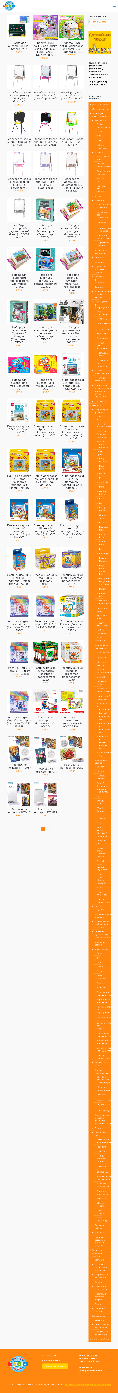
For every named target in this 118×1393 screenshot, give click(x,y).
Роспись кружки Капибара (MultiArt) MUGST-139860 (19, 626)
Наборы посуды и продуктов (102, 444)
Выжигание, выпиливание (102, 1140)
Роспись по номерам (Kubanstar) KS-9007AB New (72, 722)
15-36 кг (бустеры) (102, 146)
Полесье (102, 589)
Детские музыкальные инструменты (102, 935)
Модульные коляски (102, 157)
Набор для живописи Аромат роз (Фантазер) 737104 (45, 231)
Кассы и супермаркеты (102, 425)
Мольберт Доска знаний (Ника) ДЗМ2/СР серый (72, 95)
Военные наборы (101, 682)
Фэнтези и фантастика (102, 1097)
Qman (100, 967)
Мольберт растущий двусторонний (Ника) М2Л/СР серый (19, 231)
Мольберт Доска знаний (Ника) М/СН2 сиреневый (45, 142)
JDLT (99, 958)
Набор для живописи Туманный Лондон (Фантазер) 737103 (19, 335)
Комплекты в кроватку (101, 251)
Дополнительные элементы (102, 206)
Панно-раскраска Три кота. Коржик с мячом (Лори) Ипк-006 (45, 480)
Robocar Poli (101, 842)
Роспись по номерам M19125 (45, 811)
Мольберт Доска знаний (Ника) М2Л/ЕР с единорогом (19, 183)
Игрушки (97, 406)
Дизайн (101, 1151)
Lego (99, 962)
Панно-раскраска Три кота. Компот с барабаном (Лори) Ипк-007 (19, 481)
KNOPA (102, 499)
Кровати (99, 201)
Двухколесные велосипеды (102, 1325)
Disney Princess (102, 492)
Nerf (99, 823)
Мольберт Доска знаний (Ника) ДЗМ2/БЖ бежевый (19, 97)
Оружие (101, 677)
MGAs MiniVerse (101, 817)
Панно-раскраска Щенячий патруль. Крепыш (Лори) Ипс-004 (72, 481)
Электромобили (100, 1339)
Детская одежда (101, 109)
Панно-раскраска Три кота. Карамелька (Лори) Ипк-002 (45, 431)
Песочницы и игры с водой (101, 1287)
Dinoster (101, 771)
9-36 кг (100, 141)
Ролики (98, 1304)
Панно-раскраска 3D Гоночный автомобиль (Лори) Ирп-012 (72, 384)
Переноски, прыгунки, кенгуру (100, 269)
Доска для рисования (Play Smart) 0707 (19, 46)
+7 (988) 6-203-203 (97, 85)
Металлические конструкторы (102, 1042)
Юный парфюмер (102, 1219)
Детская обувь (100, 104)
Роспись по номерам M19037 (19, 766)
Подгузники (101, 401)
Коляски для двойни (101, 189)
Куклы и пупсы (101, 453)
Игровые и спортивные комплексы (101, 1267)
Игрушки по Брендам (101, 761)
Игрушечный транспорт (102, 697)
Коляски (99, 152)
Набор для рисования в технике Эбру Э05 (45, 384)
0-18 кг (100, 132)
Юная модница (101, 639)
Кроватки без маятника (102, 215)
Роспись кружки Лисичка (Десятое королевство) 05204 (72, 673)
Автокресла (101, 120)
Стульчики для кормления (100, 280)
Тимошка (101, 988)
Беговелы (99, 1320)
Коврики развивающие (102, 372)
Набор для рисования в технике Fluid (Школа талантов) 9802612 (71, 335)
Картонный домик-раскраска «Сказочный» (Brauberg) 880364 (72, 47)
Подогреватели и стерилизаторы (102, 326)
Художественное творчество (102, 1177)
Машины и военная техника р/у (102, 742)
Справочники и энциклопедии (102, 1108)
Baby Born (102, 467)
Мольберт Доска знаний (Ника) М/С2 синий (19, 142)
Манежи (99, 257)
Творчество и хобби (101, 1134)
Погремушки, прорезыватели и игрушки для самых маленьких (102, 391)
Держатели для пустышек (102, 363)
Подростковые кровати (102, 244)
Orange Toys (102, 516)
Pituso (102, 522)
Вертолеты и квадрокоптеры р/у (102, 727)
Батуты (99, 1260)
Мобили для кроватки (101, 379)
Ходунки (99, 287)
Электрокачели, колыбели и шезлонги (102, 294)
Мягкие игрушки (99, 908)
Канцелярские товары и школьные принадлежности (102, 1119)
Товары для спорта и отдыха (97, 1253)
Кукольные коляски (102, 617)
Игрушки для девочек (101, 411)
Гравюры (101, 1147)
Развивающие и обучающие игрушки (102, 924)
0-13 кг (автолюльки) (102, 125)
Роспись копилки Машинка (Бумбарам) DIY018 (45, 579)
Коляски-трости (101, 180)
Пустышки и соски (102, 354)
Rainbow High (102, 528)
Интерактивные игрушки (102, 915)
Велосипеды (98, 1316)
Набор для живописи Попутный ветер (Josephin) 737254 (45, 280)
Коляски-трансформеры (102, 165)
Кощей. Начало (102, 559)
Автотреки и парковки (102, 655)
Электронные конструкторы (102, 1049)
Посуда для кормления (102, 345)
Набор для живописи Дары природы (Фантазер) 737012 (72, 231)
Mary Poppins (102, 509)
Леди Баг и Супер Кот (102, 569)
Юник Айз (102, 594)
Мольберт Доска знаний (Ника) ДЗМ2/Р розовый (45, 95)
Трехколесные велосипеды (101, 1333)
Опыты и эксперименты (102, 1192)
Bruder (100, 767)
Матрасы (99, 262)
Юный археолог (101, 1211)
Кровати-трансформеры (102, 236)
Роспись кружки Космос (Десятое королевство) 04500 (71, 626)
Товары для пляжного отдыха (100, 1297)
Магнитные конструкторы (102, 1034)
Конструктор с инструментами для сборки (102, 1023)
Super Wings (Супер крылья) (101, 878)
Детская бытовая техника (101, 434)
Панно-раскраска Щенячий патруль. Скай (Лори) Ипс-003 (45, 530)
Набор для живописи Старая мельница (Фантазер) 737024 (71, 282)
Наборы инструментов (102, 670)
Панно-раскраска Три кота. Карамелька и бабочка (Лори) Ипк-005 (72, 432)
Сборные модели (101, 1204)
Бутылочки (102, 334)
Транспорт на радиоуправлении (102, 706)
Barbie (102, 473)
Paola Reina (102, 535)
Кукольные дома (102, 609)
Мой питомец (102, 893)
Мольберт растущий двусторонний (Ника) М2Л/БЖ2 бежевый (72, 184)
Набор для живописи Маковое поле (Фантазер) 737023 (19, 280)
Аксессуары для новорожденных (102, 305)
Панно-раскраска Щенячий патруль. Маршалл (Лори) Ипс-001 (19, 531)
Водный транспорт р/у (102, 716)
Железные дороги (102, 663)
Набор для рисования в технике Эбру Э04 (19, 384)
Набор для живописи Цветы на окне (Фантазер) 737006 (45, 333)
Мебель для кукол (102, 624)
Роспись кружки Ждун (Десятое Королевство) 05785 (72, 579)
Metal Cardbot (101, 809)
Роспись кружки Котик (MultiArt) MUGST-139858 (19, 670)
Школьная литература (102, 1088)
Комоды (98, 196)
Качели (98, 1282)
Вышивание (102, 1198)
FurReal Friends (101, 777)
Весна (102, 549)
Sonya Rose (102, 543)
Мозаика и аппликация (102, 1169)
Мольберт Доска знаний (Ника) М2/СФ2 (72, 142)
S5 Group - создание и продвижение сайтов (88, 1385)
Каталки (99, 1232)
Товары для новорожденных (100, 114)
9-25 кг (100, 136)
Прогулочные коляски (102, 172)
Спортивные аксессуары (101, 1276)
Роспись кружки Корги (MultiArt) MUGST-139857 (45, 624)
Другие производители (102, 602)
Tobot (99, 887)
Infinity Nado (100, 802)
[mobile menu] (114, 6)
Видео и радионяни (102, 312)
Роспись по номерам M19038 (45, 770)
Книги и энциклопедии (102, 1071)
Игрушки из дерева (101, 943)
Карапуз (102, 554)
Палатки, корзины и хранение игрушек (100, 1241)
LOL (101, 503)
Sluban (100, 971)
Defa (101, 487)
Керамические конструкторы (102, 1000)
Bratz (102, 478)
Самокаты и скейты (101, 1310)
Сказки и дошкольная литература (102, 1080)
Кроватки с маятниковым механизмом (102, 226)
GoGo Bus (101, 796)
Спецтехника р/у (102, 754)
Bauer (100, 953)
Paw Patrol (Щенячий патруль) (102, 831)
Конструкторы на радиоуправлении (102, 1010)
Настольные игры (101, 1064)
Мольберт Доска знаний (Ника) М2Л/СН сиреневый (45, 183)
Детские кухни (101, 418)
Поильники (102, 338)
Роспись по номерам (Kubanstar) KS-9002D (45, 722)
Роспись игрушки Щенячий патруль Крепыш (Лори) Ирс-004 (71, 530)
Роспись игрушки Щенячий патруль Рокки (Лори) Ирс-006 (19, 579)
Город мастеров (102, 977)
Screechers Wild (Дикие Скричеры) (102, 865)
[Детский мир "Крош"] (9, 6)
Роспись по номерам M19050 (71, 766)
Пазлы (98, 1128)
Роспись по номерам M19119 (19, 811)
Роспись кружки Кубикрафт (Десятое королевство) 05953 (45, 673)
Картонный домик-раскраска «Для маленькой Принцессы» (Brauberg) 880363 (45, 48)
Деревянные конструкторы (102, 993)
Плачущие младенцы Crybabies (102, 582)
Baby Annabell (102, 460)
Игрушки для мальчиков (101, 646)
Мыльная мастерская (102, 1185)
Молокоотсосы (102, 319)
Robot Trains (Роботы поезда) (101, 852)
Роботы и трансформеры (102, 690)
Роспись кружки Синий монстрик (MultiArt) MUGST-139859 (19, 722)
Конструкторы (102, 949)
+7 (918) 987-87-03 (97, 82)
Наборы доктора (101, 631)
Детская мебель (99, 1226)
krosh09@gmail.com (88, 1361)
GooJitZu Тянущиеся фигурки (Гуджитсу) (102, 787)
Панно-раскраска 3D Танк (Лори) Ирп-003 (19, 429)
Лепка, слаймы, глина (101, 1159)
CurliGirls (102, 482)
